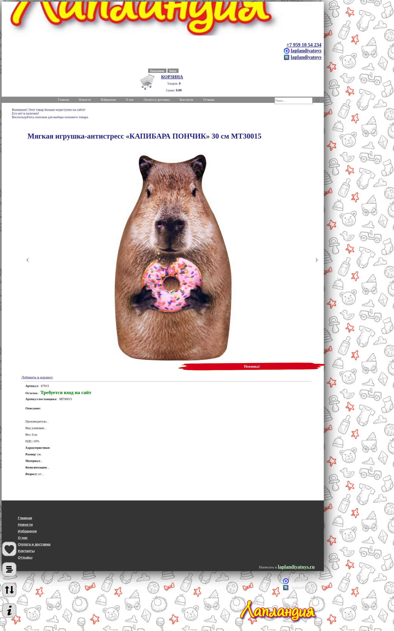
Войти (173, 70)
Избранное (27, 531)
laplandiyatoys (306, 50)
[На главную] (163, 19)
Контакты (26, 551)
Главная (25, 518)
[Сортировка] (9, 590)
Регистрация (157, 70)
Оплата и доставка (34, 544)
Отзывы (25, 557)
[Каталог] (9, 569)
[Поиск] (317, 100)
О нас (23, 538)
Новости (25, 525)
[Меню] (9, 610)
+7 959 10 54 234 (303, 44)
